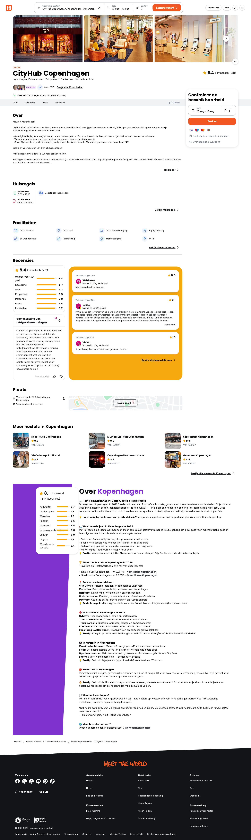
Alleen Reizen (145, 811)
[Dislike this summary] (61, 377)
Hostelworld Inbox (199, 826)
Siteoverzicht (136, 834)
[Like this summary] (54, 377)
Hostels (90, 780)
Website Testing (118, 834)
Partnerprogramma (199, 818)
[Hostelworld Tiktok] (52, 781)
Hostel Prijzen (145, 803)
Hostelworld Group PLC (201, 780)
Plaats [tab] (45, 102)
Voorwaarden (71, 834)
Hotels (89, 788)
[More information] (59, 320)
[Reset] (99, 7)
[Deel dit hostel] (235, 61)
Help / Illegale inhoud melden (100, 818)
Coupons (86, 834)
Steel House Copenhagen (142, 575)
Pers (192, 788)
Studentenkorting (146, 818)
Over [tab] (15, 102)
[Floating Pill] (226, 39)
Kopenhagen (20, 79)
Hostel (17, 67)
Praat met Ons (93, 811)
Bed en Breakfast (95, 795)
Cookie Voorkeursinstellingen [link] (161, 834)
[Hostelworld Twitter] (24, 781)
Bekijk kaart (51, 79)
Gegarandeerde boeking (150, 795)
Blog (140, 788)
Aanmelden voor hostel (201, 811)
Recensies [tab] (60, 102)
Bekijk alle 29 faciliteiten (70, 87)
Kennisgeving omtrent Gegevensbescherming (37, 834)
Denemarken (35, 79)
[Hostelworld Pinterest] (45, 781)
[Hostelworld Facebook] (17, 781)
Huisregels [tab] (30, 102)
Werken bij (195, 795)
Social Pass (143, 780)
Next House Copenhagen (141, 571)
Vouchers (100, 834)
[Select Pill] (235, 8)
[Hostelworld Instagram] (31, 781)
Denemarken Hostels (137, 727)
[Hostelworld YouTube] (38, 781)
